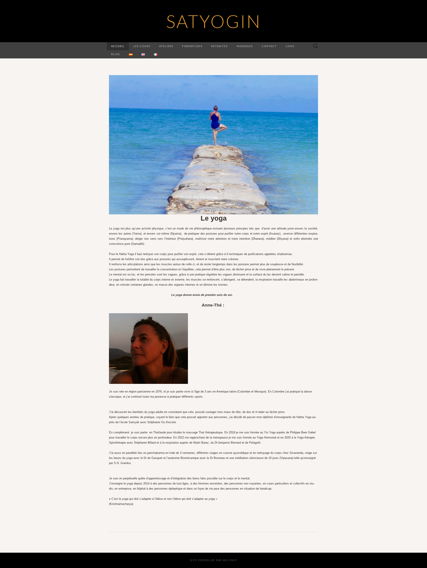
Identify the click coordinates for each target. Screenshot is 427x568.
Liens (290, 46)
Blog (115, 54)
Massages (245, 46)
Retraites (219, 46)
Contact (269, 46)
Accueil (118, 46)
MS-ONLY (230, 560)
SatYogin (213, 21)
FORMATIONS (192, 46)
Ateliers (166, 46)
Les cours (141, 46)
